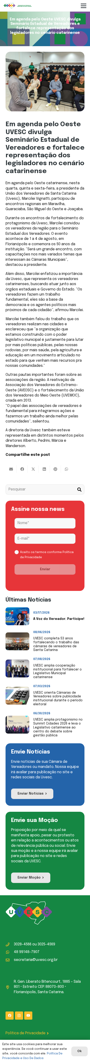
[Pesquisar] (79, 489)
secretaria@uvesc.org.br (36, 960)
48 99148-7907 (26, 952)
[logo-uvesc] (18, 6)
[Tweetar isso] (33, 469)
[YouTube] (28, 1015)
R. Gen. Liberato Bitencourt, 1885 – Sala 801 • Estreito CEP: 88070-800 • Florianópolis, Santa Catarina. (47, 987)
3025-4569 (46, 944)
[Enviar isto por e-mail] (11, 469)
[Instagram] (19, 1015)
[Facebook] (10, 1015)
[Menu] (83, 6)
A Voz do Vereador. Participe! (58, 619)
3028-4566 (22, 944)
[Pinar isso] (55, 469)
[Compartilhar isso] (22, 469)
